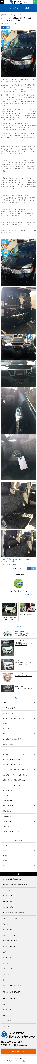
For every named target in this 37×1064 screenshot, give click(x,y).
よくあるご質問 (7, 929)
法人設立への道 (7, 790)
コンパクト (6, 963)
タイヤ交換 (6, 728)
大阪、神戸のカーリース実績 (8, 23)
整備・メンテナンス (9, 935)
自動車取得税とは (8, 806)
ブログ (5, 734)
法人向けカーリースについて (11, 785)
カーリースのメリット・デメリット (13, 718)
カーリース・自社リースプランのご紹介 (15, 884)
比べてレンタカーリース (18, 591)
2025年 (5, 845)
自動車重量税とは (8, 816)
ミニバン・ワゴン (8, 957)
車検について (7, 826)
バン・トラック (7, 969)
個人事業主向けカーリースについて (13, 754)
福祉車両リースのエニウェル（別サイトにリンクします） (11, 991)
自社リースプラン (8, 901)
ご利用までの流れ (8, 907)
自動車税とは (7, 811)
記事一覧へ (28, 594)
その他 (5, 723)
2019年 (5, 855)
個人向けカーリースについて (11, 759)
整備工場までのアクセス (10, 941)
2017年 (5, 866)
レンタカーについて (9, 744)
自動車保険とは (7, 800)
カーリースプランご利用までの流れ (13, 912)
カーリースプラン (8, 896)
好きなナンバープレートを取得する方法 (15, 775)
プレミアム (6, 974)
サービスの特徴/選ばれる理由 (12, 879)
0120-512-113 (13, 1041)
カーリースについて (9, 713)
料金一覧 (5, 924)
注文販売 (5, 795)
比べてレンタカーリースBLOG (12, 985)
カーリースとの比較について (11, 708)
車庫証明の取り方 (8, 821)
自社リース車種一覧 (9, 998)
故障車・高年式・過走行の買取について (15, 780)
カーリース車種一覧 (9, 946)
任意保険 (5, 749)
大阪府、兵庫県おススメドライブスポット (15, 770)
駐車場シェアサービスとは (11, 831)
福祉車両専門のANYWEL (9, 564)
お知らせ (5, 703)
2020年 (5, 850)
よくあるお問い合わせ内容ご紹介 (13, 739)
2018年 (5, 860)
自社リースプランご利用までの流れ (13, 918)
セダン (5, 952)
